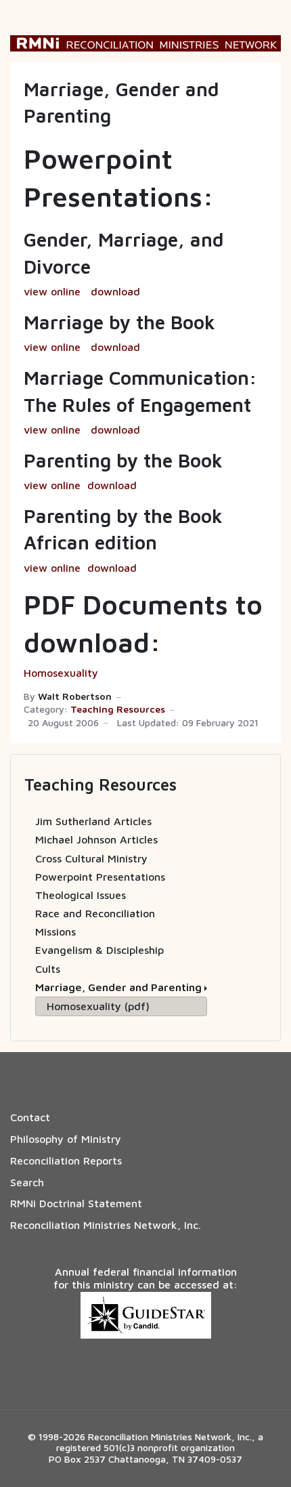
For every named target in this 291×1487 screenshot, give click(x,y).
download (115, 291)
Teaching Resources (117, 709)
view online (52, 291)
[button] (121, 987)
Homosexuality (61, 673)
